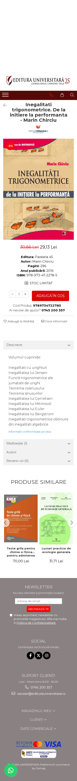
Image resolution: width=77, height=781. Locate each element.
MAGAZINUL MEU (37, 711)
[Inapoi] (3, 105)
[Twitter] (38, 655)
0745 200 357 (41, 687)
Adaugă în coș (50, 296)
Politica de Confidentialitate (36, 622)
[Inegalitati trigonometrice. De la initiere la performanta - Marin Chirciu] (38, 189)
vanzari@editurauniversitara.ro (41, 694)
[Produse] (6, 96)
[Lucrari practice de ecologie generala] (56, 518)
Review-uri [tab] (17, 461)
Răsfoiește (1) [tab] (16, 443)
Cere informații (55, 321)
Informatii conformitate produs (30, 431)
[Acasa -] (38, 80)
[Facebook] (30, 655)
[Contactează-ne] (51, 95)
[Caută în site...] (72, 95)
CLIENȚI (37, 720)
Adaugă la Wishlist (20, 321)
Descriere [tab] (14, 345)
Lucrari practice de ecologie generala (56, 550)
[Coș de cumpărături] (62, 95)
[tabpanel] (38, 189)
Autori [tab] (11, 452)
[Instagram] (46, 655)
